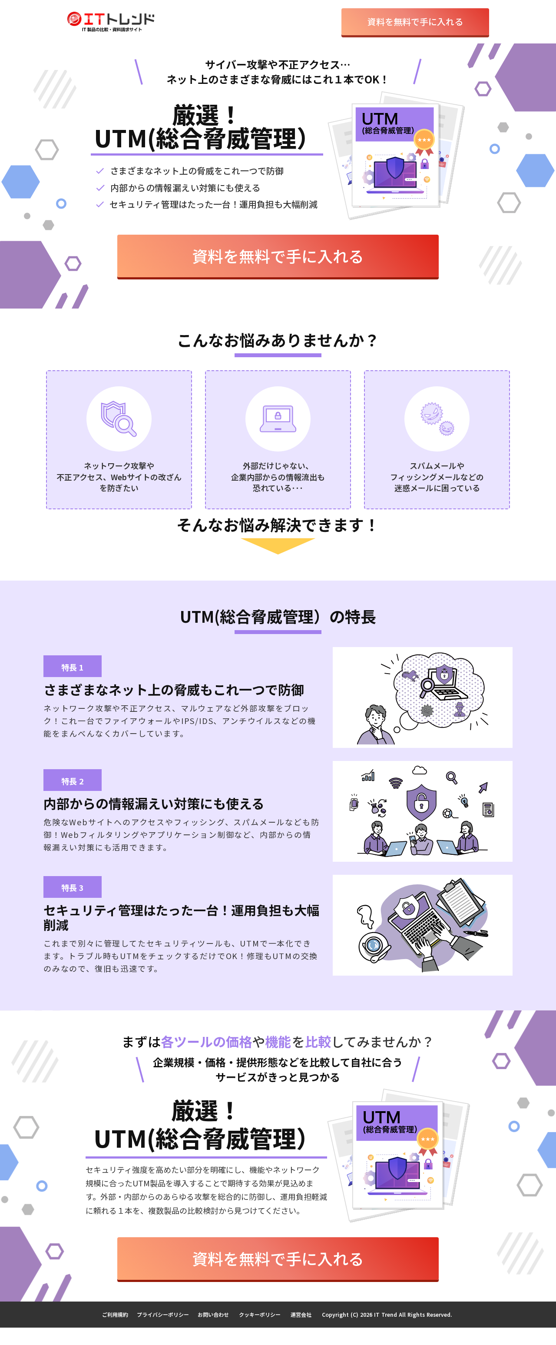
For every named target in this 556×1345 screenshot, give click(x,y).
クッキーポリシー (260, 1314)
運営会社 (301, 1314)
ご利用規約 (115, 1314)
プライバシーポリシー (163, 1314)
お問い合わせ (213, 1314)
